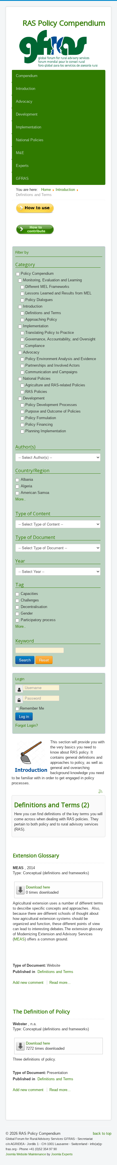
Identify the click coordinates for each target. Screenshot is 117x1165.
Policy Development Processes (51, 405)
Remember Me (32, 708)
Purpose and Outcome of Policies (53, 411)
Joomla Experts (62, 1154)
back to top (102, 1133)
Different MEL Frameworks (47, 286)
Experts (22, 165)
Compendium (26, 76)
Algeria (26, 486)
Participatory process (38, 620)
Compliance (35, 346)
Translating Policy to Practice (49, 332)
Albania (27, 479)
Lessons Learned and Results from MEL (58, 293)
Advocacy (24, 101)
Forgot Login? (26, 725)
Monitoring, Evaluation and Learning (52, 280)
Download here (38, 887)
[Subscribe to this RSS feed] (101, 792)
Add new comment (28, 982)
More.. (20, 499)
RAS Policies (36, 391)
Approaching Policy (41, 319)
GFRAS (22, 178)
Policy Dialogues (39, 300)
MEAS (19, 939)
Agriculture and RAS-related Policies (55, 385)
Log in (24, 716)
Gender (27, 613)
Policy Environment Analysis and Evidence (60, 359)
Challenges (30, 600)
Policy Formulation (40, 418)
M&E (20, 153)
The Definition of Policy (41, 1011)
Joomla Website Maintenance (26, 1154)
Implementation (28, 127)
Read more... (60, 982)
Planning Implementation (45, 431)
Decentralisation (34, 607)
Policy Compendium (37, 273)
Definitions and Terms (43, 313)
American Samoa (35, 492)
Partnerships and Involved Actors (52, 365)
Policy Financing (39, 424)
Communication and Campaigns (51, 372)
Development (26, 114)
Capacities (29, 593)
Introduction (25, 88)
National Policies (29, 140)
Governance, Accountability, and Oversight (60, 339)
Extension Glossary (36, 855)
